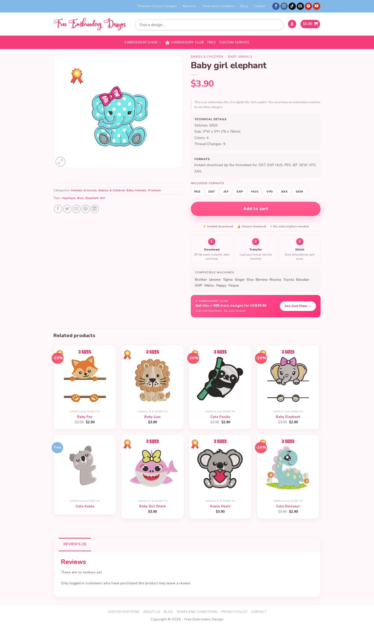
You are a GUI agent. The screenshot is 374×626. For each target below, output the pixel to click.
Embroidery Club (187, 42)
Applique (69, 198)
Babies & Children (111, 190)
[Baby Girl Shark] (152, 466)
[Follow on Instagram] (284, 6)
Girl (102, 198)
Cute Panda (220, 417)
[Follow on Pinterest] (308, 6)
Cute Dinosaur (288, 506)
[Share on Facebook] (58, 209)
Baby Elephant (288, 417)
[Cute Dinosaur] (288, 466)
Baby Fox (84, 417)
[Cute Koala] (85, 466)
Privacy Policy (234, 612)
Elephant (91, 198)
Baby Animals (136, 190)
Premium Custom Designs (157, 6)
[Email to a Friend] (76, 209)
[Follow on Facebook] (276, 6)
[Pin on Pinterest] (85, 209)
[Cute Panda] (220, 376)
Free (211, 42)
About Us (189, 6)
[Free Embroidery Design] (89, 24)
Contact (259, 6)
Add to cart (255, 209)
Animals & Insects (84, 190)
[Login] (292, 24)
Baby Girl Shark (152, 506)
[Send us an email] (300, 6)
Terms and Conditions (218, 6)
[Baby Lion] (152, 376)
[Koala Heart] (220, 466)
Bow (80, 198)
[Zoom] (60, 162)
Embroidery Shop (141, 42)
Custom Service (234, 42)
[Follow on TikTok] (292, 6)
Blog (244, 6)
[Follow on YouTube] (316, 6)
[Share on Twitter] (67, 209)
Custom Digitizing (124, 612)
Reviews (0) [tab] (74, 544)
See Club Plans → (297, 306)
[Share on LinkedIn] (95, 209)
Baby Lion (152, 417)
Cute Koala (85, 506)
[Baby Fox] (85, 376)
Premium (154, 190)
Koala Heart (220, 506)
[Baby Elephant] (288, 376)
